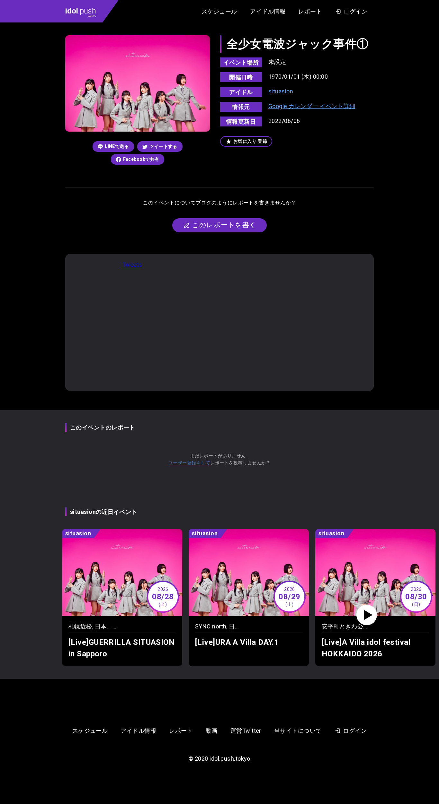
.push (80, 11)
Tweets (132, 264)
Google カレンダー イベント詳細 (311, 106)
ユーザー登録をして (189, 462)
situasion (280, 91)
